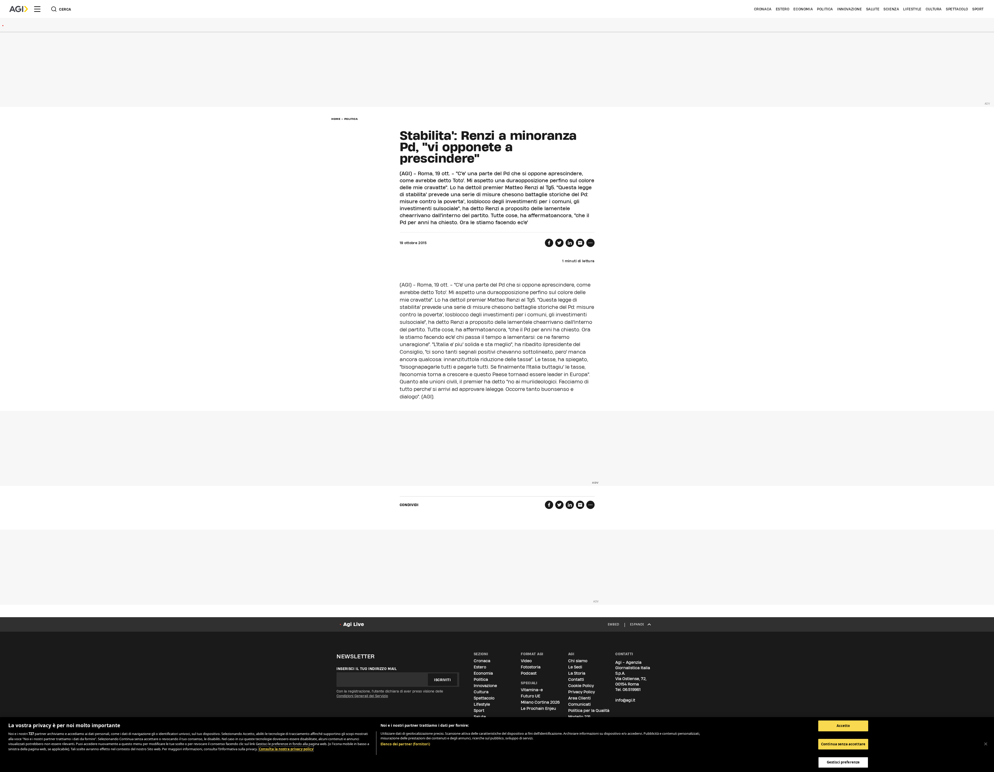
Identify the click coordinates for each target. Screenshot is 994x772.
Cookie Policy (581, 685)
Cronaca (763, 9)
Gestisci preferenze (843, 762)
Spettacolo (957, 9)
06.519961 (632, 689)
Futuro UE (530, 696)
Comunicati (579, 704)
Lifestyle (912, 9)
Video (526, 660)
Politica (825, 9)
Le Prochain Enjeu (538, 708)
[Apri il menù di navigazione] (37, 9)
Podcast (529, 673)
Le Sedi (575, 667)
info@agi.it (625, 700)
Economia (803, 9)
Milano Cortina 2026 (540, 702)
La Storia (576, 673)
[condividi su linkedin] (570, 243)
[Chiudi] (985, 744)
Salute (873, 9)
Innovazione (849, 9)
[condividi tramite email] (580, 243)
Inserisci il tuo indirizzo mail (367, 668)
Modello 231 (579, 716)
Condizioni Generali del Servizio (362, 696)
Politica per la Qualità (588, 710)
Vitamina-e (532, 689)
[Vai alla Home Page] (18, 9)
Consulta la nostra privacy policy (286, 749)
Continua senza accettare (843, 744)
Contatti (576, 679)
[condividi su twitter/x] (559, 243)
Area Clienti (579, 698)
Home (335, 119)
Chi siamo (577, 660)
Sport (978, 9)
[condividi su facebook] (549, 243)
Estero (783, 9)
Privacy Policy (581, 691)
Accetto (843, 725)
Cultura (934, 9)
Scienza (891, 9)
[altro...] (590, 243)
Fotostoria (530, 667)
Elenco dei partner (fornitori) (405, 744)
